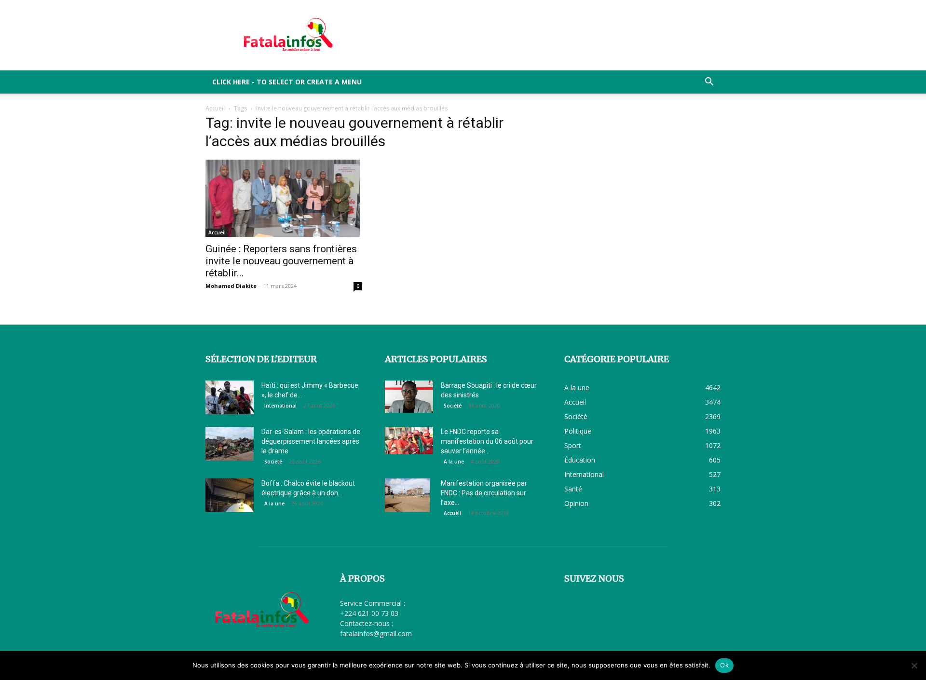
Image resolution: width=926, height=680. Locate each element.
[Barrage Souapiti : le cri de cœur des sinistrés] (409, 397)
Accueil (215, 108)
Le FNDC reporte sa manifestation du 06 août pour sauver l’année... (487, 441)
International (280, 405)
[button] (709, 82)
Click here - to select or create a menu (287, 81)
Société (273, 461)
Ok (724, 665)
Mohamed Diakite (231, 285)
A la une (274, 503)
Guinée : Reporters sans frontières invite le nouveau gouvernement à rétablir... (281, 261)
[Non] (914, 665)
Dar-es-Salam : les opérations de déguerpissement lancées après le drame (310, 441)
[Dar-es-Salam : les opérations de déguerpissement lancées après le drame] (229, 444)
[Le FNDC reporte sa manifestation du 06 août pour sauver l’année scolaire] (409, 440)
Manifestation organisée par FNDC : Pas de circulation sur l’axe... (484, 492)
